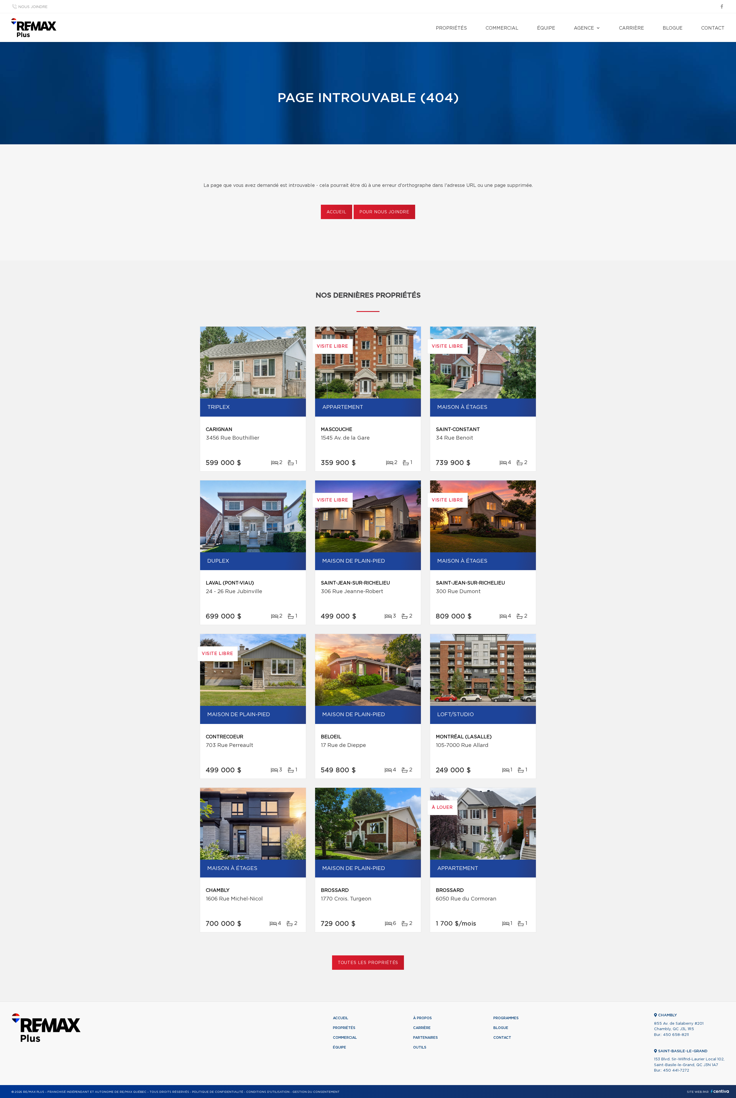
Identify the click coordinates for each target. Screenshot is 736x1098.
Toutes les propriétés (368, 963)
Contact (712, 28)
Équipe (546, 28)
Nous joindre (32, 7)
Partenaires (425, 1037)
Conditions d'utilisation (268, 1092)
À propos (422, 1018)
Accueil (336, 212)
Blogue (673, 28)
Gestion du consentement (316, 1092)
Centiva (720, 1091)
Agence (584, 28)
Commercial (502, 28)
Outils (419, 1047)
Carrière (631, 28)
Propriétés (451, 28)
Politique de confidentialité (217, 1092)
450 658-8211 (676, 1035)
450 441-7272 (676, 1070)
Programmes (506, 1018)
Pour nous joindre (384, 212)
